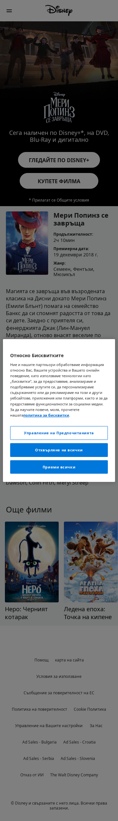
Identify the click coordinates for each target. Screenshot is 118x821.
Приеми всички (59, 467)
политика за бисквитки (46, 415)
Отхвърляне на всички (59, 449)
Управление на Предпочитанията (59, 432)
